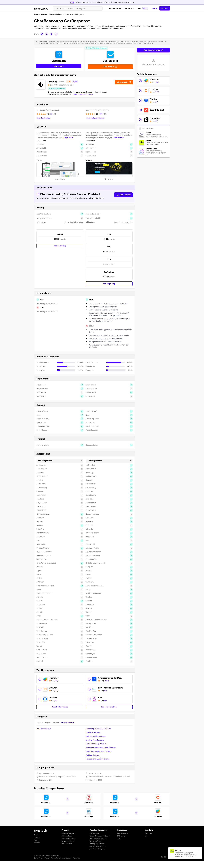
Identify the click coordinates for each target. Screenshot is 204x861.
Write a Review (115, 8)
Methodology (148, 43)
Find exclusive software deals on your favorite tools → (113, 2)
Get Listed (148, 833)
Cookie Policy (38, 858)
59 (51, 114)
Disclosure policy (136, 43)
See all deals (125, 195)
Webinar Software (93, 755)
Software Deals (67, 836)
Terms (47, 858)
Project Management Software (99, 836)
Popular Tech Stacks (68, 839)
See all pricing (60, 246)
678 (101, 114)
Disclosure (76, 858)
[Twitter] (42, 34)
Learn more (68, 137)
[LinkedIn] (47, 34)
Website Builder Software (96, 736)
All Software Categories (97, 849)
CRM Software (94, 833)
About (36, 835)
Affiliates (37, 843)
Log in (154, 8)
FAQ (35, 840)
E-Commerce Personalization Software (101, 747)
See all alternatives (60, 707)
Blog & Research (122, 833)
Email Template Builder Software (99, 751)
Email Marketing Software (95, 118)
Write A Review (67, 844)
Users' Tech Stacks (68, 841)
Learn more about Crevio (83, 94)
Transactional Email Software (97, 759)
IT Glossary (121, 836)
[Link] (56, 34)
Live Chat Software (43, 118)
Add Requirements (152, 50)
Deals (142, 8)
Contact (36, 837)
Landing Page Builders (95, 740)
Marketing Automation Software (98, 729)
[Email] (51, 34)
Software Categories (68, 833)
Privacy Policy (55, 858)
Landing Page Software (97, 844)
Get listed (164, 8)
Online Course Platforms (97, 846)
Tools (119, 839)
